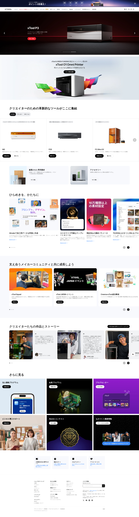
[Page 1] (9, 247)
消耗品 (35, 486)
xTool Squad (52, 496)
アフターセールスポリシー (54, 508)
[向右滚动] (128, 309)
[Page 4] (13, 247)
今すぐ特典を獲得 (69, 71)
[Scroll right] (128, 247)
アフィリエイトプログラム (55, 499)
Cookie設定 (62, 508)
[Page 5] (14, 247)
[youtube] (86, 500)
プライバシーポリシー (38, 508)
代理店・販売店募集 (54, 497)
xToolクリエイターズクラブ (55, 491)
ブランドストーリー (70, 491)
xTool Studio (36, 496)
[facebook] (92, 500)
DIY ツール (26, 114)
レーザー (13, 114)
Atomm (35, 501)
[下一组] (135, 140)
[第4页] (13, 309)
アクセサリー (36, 484)
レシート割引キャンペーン (55, 489)
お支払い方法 (36, 491)
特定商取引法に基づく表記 (71, 494)
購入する (16, 155)
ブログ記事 (68, 493)
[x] (83, 500)
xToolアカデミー (69, 484)
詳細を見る (6, 155)
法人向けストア (53, 483)
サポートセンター (69, 483)
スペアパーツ (36, 488)
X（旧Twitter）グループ (38, 503)
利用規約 (45, 508)
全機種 (35, 483)
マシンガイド (69, 486)
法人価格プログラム (54, 484)
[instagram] (89, 500)
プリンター (19, 114)
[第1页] (9, 309)
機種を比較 (36, 490)
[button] (135, 33)
